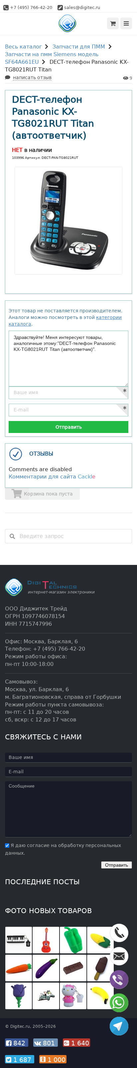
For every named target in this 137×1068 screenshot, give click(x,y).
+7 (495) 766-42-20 (31, 7)
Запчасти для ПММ (79, 47)
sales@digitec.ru (82, 7)
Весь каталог (23, 47)
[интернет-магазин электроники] (68, 23)
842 (19, 1043)
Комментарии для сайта (52, 477)
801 (49, 1043)
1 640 (79, 1043)
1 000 (56, 1059)
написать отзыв (32, 77)
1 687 (22, 1059)
